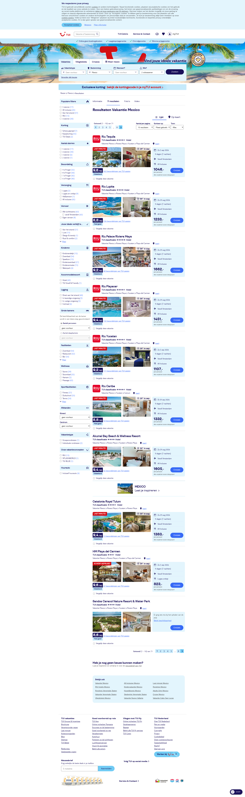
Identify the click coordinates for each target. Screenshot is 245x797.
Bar (66, 356)
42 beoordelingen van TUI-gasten (116, 470)
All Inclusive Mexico (132, 683)
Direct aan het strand (73, 295)
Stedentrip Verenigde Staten (135, 694)
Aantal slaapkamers (70, 333)
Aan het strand (70, 113)
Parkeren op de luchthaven (102, 739)
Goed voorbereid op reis (101, 730)
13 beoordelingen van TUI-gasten (116, 536)
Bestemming (95, 68)
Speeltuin (68, 259)
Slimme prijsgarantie (161, 41)
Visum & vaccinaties (99, 746)
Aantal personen (69, 323)
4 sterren (68, 118)
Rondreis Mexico (159, 687)
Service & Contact (128, 781)
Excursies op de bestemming (103, 727)
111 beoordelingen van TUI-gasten (116, 371)
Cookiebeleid (159, 736)
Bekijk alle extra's (98, 749)
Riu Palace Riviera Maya (117, 236)
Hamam (67, 377)
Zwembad (68, 256)
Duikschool (69, 395)
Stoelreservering (129, 724)
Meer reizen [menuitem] (114, 62)
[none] (63, 72)
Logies (66, 190)
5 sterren (68, 107)
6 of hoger (69, 178)
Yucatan (131, 143)
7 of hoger (69, 175)
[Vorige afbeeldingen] (95, 157)
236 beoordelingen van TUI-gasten (116, 221)
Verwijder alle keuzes (69, 77)
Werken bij (162, 754)
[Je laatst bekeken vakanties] (157, 34)
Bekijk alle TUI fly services (133, 730)
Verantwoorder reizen (69, 727)
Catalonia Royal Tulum (107, 501)
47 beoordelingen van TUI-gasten (116, 586)
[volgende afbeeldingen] (148, 157)
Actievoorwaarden (68, 733)
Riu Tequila (108, 136)
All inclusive (69, 110)
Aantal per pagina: (143, 123)
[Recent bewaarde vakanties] (163, 34)
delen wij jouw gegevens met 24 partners (111, 11)
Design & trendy (70, 235)
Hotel (67, 280)
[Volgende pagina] (120, 127)
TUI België (65, 742)
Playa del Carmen (143, 143)
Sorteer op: (158, 123)
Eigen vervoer (69, 217)
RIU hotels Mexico (102, 687)
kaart (157, 143)
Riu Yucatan (109, 336)
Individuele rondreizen (72, 443)
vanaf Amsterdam (74, 214)
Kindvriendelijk (70, 253)
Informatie (97, 101)
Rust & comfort (70, 238)
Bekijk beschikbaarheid (162, 620)
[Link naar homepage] (65, 34)
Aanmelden (106, 769)
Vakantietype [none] (69, 68)
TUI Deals (68, 136)
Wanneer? (121, 68)
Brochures (65, 724)
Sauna (67, 371)
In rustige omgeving (72, 301)
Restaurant (69, 353)
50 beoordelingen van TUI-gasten (116, 421)
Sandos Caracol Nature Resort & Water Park (121, 601)
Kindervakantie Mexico (133, 687)
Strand (62, 413)
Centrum (63, 422)
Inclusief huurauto (71, 473)
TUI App (95, 721)
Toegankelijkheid (160, 742)
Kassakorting (69, 134)
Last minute (65, 730)
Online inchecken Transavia (102, 724)
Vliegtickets (81, 62)
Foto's (127, 101)
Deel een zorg (159, 749)
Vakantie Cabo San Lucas (163, 698)
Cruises (96, 62)
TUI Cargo (127, 733)
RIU (66, 116)
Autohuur (96, 736)
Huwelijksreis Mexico (132, 691)
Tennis (67, 398)
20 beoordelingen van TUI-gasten (116, 636)
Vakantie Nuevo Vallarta (133, 698)
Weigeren (87, 25)
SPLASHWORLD (70, 458)
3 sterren (67, 155)
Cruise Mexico (158, 694)
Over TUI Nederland (162, 721)
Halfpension (69, 196)
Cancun (127, 393)
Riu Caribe (108, 386)
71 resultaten (113, 101)
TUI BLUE (68, 461)
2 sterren (67, 157)
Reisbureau (65, 748)
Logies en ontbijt (70, 193)
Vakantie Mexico (108, 143)
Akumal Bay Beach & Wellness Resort (116, 436)
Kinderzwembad (71, 262)
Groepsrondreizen (71, 440)
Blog (63, 736)
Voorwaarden (159, 727)
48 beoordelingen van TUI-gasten (116, 271)
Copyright (158, 730)
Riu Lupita (108, 186)
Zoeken (174, 72)
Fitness (67, 392)
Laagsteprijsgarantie (117, 41)
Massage (68, 380)
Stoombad (69, 374)
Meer (64, 241)
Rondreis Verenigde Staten (106, 691)
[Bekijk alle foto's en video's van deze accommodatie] (122, 157)
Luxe (66, 232)
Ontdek (176, 170)
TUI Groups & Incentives (70, 721)
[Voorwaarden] (177, 780)
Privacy (157, 733)
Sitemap (64, 739)
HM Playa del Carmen (106, 551)
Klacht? (157, 746)
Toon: (173, 123)
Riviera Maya (121, 143)
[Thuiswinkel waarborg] (162, 780)
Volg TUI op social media (135, 761)
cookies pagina (68, 18)
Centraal (67, 304)
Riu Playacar (110, 286)
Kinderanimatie (70, 265)
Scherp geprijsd (70, 131)
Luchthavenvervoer (99, 742)
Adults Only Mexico (160, 691)
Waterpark (68, 268)
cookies (95, 7)
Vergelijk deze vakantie (104, 178)
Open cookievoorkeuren (163, 739)
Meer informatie (100, 25)
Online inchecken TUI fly (132, 721)
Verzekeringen (97, 733)
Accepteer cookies (71, 25)
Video (137, 101)
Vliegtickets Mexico (103, 698)
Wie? (145, 68)
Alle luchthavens (71, 211)
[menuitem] (176, 34)
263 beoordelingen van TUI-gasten (116, 171)
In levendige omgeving (72, 298)
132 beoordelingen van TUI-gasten (116, 321)
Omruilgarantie (139, 41)
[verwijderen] (89, 72)
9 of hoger (69, 170)
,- (159, 169)
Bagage (126, 727)
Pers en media (159, 724)
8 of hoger (69, 172)
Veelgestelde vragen (68, 752)
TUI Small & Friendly (72, 283)
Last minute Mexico (161, 683)
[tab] (97, 102)
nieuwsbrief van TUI (133, 666)
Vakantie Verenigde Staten (106, 694)
